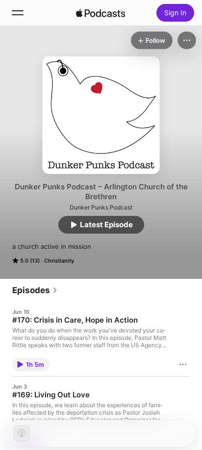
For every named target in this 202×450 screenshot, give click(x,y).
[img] (100, 13)
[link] (35, 290)
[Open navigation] (17, 13)
